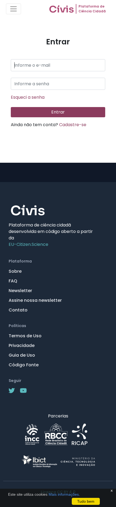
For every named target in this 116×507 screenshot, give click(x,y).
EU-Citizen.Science (28, 244)
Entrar (58, 112)
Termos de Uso (25, 336)
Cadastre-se (72, 125)
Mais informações (63, 494)
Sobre (15, 271)
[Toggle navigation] (13, 8)
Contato (18, 310)
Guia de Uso (22, 355)
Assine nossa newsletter (35, 300)
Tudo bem (85, 501)
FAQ (13, 281)
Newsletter (20, 291)
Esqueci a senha (28, 97)
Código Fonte (24, 365)
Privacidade (22, 345)
